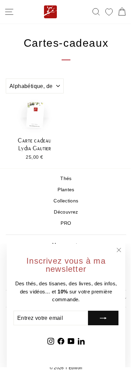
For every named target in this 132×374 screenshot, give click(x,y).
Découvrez (66, 212)
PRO (66, 223)
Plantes (66, 189)
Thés (65, 178)
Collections (65, 200)
